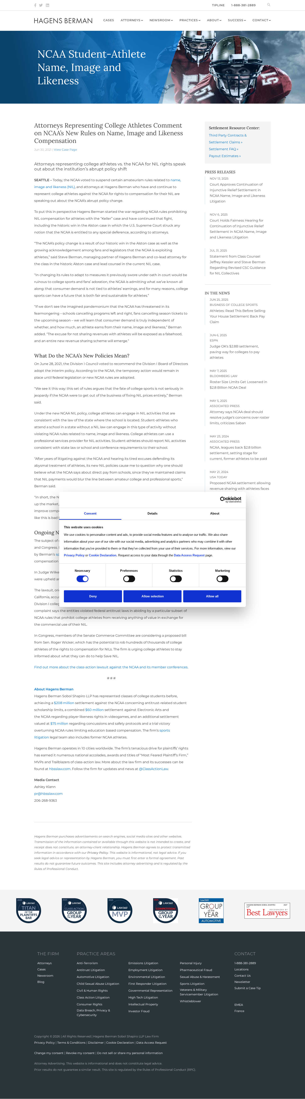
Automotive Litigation (93, 977)
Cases (108, 20)
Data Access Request (151, 1042)
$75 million (59, 724)
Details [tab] (153, 513)
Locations (241, 969)
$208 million (64, 703)
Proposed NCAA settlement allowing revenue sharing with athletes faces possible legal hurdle (240, 488)
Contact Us (242, 975)
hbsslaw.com (60, 769)
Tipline (218, 5)
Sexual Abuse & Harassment (200, 977)
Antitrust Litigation (91, 970)
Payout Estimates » (225, 156)
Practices (188, 20)
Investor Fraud (138, 1011)
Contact (260, 20)
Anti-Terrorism (87, 963)
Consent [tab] (90, 513)
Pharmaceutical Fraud (196, 970)
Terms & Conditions (71, 1042)
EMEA (238, 1005)
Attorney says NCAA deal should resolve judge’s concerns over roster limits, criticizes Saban (239, 417)
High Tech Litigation (143, 997)
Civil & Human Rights (92, 990)
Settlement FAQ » (223, 149)
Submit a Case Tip (247, 988)
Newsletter (242, 982)
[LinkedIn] (47, 5)
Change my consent (48, 1053)
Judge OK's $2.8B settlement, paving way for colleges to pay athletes (235, 352)
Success (235, 20)
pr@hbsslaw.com (48, 794)
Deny (93, 596)
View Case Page (65, 149)
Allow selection (153, 596)
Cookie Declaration (120, 1042)
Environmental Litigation (146, 977)
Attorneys (130, 20)
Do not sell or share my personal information (130, 1053)
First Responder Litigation (147, 984)
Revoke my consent (80, 1053)
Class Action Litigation (93, 997)
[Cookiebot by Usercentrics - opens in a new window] (223, 499)
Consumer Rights (89, 1004)
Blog (40, 982)
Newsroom (160, 20)
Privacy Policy (97, 853)
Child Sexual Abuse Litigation (98, 984)
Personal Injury (191, 963)
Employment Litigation (145, 970)
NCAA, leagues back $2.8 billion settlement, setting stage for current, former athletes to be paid (238, 453)
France (239, 1011)
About (213, 20)
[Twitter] (41, 5)
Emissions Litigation (143, 963)
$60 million (94, 710)
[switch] (129, 579)
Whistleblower (190, 1001)
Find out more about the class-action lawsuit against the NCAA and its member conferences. (111, 667)
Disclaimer (96, 1042)
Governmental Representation (150, 990)
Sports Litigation (192, 984)
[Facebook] (35, 5)
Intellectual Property (143, 1004)
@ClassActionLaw (153, 769)
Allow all (212, 596)
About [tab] (214, 513)
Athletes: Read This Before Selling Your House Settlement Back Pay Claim (237, 316)
